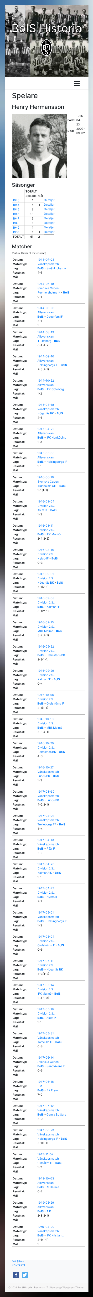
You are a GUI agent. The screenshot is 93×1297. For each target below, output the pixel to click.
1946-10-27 (45, 767)
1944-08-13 (45, 332)
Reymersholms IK (48, 292)
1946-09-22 (45, 646)
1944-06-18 (45, 284)
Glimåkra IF (44, 1163)
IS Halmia (52, 1187)
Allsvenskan (45, 312)
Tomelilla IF (44, 1042)
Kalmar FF (53, 607)
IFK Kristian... (55, 1235)
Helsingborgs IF (47, 365)
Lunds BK (43, 776)
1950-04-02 (45, 1227)
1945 (16, 209)
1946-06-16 (45, 477)
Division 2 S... (46, 506)
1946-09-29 (45, 670)
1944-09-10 (45, 356)
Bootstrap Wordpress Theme (66, 1287)
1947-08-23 (45, 1130)
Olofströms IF (55, 703)
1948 (16, 223)
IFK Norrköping (56, 437)
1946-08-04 (45, 501)
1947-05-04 (45, 936)
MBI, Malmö (45, 631)
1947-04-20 (45, 864)
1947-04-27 (45, 888)
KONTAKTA (18, 1265)
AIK (48, 1211)
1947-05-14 (45, 985)
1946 (16, 214)
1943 (16, 200)
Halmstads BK (55, 655)
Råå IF (50, 848)
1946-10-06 (45, 695)
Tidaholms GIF (47, 486)
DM (39, 1086)
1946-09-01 (45, 574)
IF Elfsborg (44, 341)
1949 (16, 227)
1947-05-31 (45, 1033)
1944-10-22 (45, 380)
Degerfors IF (54, 316)
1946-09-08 (45, 598)
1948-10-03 (45, 1178)
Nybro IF (43, 558)
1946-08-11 (45, 525)
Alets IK (42, 510)
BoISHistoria (25, 1287)
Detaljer (49, 200)
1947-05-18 (45, 1009)
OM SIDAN (18, 1261)
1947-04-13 (45, 840)
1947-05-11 (45, 961)
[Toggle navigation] (77, 83)
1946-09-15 (45, 622)
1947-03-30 (46, 791)
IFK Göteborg (55, 389)
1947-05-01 (45, 912)
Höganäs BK (45, 413)
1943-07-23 (45, 259)
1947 (16, 218)
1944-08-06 (45, 308)
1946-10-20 (45, 743)
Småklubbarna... (57, 268)
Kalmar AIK (44, 872)
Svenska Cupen (48, 288)
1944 (16, 205)
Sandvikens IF (55, 1066)
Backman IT (41, 1287)
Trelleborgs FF (46, 824)
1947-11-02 (45, 1154)
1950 (16, 232)
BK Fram (52, 1090)
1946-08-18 (45, 550)
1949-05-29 (45, 1202)
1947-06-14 (45, 1057)
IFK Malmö (53, 534)
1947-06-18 (45, 1081)
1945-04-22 (45, 429)
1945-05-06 (45, 453)
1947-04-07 (45, 816)
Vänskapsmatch (48, 264)
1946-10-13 (45, 719)
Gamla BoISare (56, 1114)
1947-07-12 (45, 1106)
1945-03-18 (45, 404)
